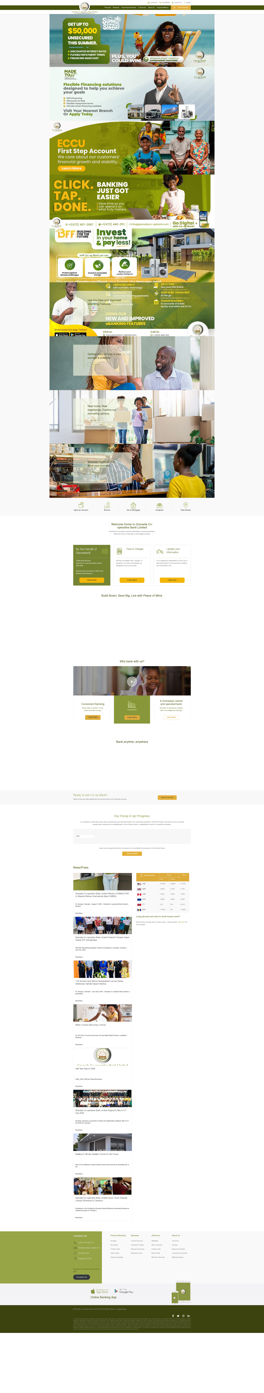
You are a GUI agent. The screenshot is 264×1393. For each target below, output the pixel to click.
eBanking (154, 1241)
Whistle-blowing (177, 1257)
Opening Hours (83, 1253)
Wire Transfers (156, 1245)
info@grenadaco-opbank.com (89, 1248)
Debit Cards (115, 1253)
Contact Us (81, 1277)
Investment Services (128, 7)
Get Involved (132, 854)
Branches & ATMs (84, 1259)
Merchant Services (137, 1249)
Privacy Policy (121, 1309)
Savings (113, 1241)
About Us (151, 7)
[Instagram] (183, 1316)
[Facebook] (173, 1316)
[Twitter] (178, 1316)
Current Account (137, 1241)
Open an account (167, 797)
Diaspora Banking (117, 1257)
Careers (175, 1245)
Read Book (92, 580)
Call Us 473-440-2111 (86, 1242)
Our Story (175, 1241)
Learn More (132, 580)
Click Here (172, 580)
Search (188, 2)
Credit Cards (115, 1249)
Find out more (95, 310)
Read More (79, 913)
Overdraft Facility (137, 1245)
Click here (181, 922)
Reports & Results (178, 1249)
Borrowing (114, 1245)
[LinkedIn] (188, 1316)
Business (116, 7)
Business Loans (136, 1253)
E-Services (142, 7)
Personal (107, 7)
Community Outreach (179, 1253)
